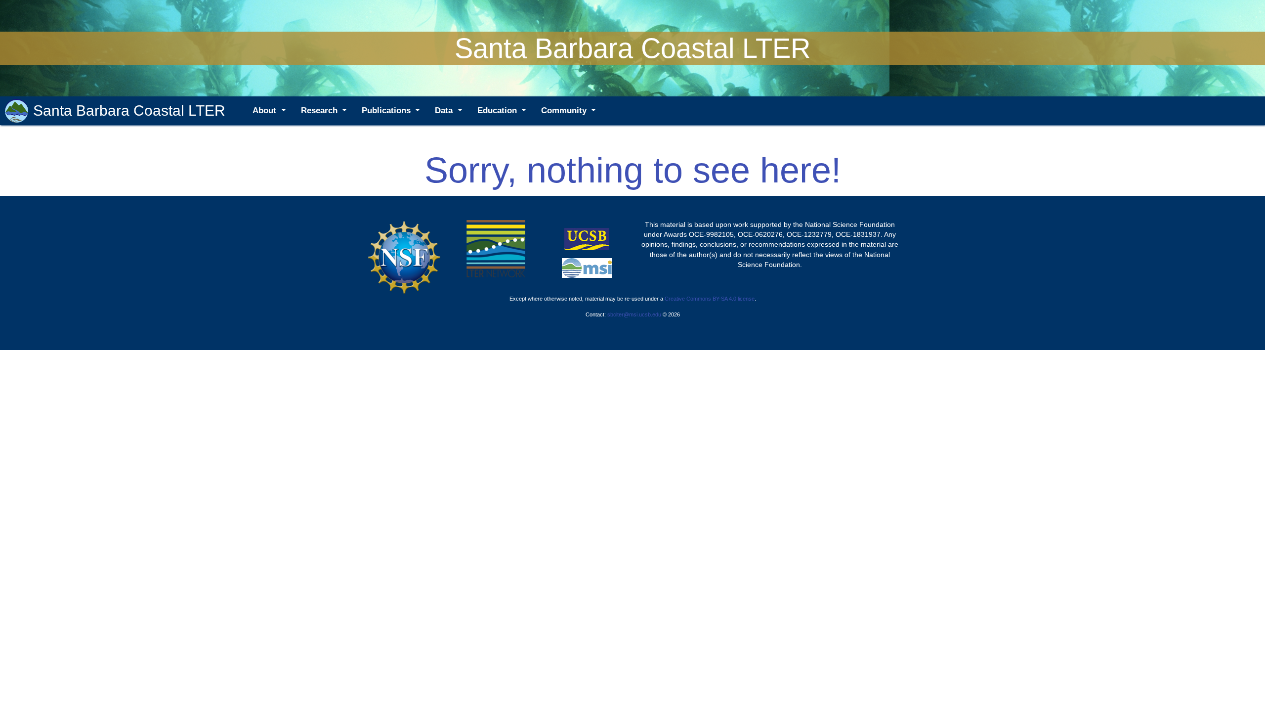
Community (565, 110)
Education (498, 110)
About (266, 110)
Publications (387, 110)
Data (445, 110)
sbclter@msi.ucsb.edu (634, 314)
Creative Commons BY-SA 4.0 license (710, 299)
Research (320, 110)
